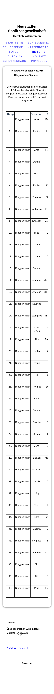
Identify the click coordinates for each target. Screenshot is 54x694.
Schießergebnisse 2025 (40, 43)
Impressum (39, 61)
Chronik (13, 56)
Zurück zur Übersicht (17, 648)
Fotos (14, 52)
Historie (38, 52)
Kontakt (39, 56)
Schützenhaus (14, 61)
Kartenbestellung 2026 (40, 47)
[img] (27, 12)
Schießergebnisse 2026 (15, 47)
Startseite (14, 43)
